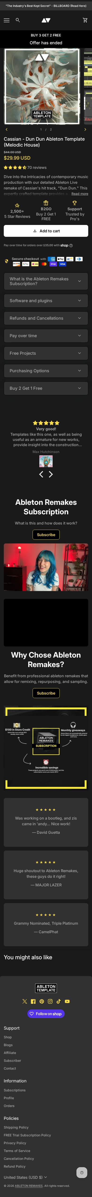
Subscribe (46, 534)
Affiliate (10, 1053)
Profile (9, 1098)
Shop (8, 1037)
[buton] (26, 1177)
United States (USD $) (26, 1177)
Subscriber (12, 1060)
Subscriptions (15, 1090)
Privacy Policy (15, 1143)
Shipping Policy (16, 1127)
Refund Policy (14, 1166)
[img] (46, 423)
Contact (10, 1068)
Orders (9, 1106)
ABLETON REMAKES (29, 1186)
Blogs (8, 1045)
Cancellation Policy (19, 1159)
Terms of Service (17, 1151)
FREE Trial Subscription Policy (27, 1135)
